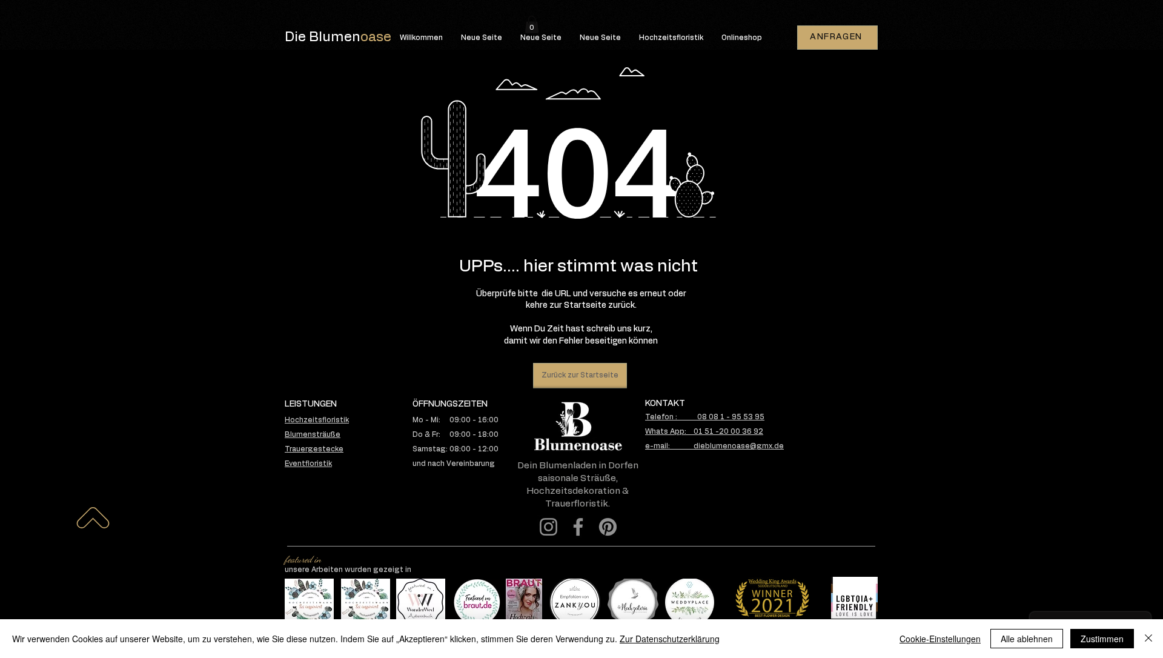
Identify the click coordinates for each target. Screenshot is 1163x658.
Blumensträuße (312, 434)
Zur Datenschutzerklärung (670, 639)
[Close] (1148, 638)
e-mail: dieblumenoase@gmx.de (714, 446)
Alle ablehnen (1027, 639)
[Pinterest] (608, 527)
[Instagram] (548, 527)
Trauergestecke (314, 449)
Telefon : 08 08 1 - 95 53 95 (704, 416)
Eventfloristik (308, 463)
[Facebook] (578, 527)
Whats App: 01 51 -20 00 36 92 (704, 431)
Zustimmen (1102, 639)
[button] (532, 24)
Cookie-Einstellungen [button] (940, 639)
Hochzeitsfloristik (317, 420)
